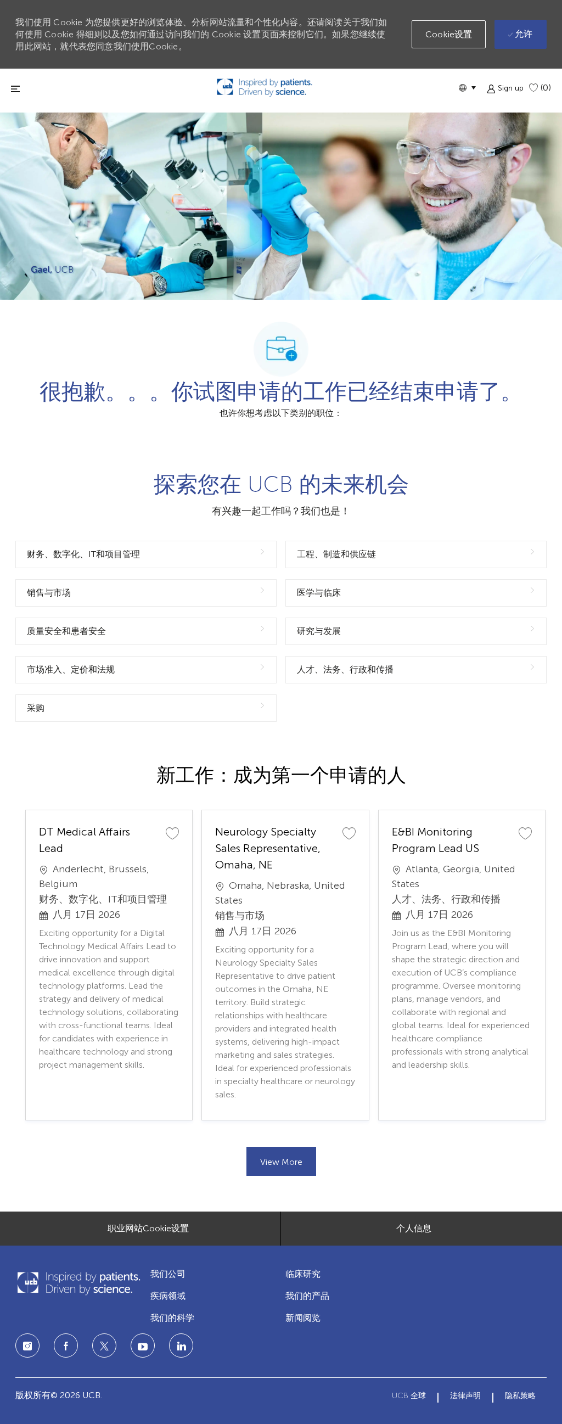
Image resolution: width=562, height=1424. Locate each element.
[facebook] (66, 1345)
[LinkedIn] (143, 1345)
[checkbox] (172, 833)
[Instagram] (27, 1345)
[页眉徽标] (264, 87)
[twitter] (104, 1345)
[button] (467, 87)
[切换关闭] (15, 89)
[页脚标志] (78, 1283)
